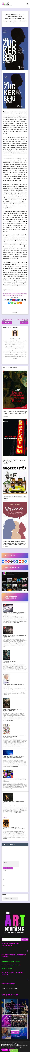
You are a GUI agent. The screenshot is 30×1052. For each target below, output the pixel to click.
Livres (15, 23)
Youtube (18, 961)
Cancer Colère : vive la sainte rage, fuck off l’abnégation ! (13, 685)
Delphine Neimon (13, 21)
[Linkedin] (10, 300)
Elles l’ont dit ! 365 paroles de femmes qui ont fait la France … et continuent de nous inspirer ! (14, 543)
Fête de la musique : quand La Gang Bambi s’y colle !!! (14, 779)
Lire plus (15, 1032)
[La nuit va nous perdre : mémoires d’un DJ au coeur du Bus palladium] (15, 437)
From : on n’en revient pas (9, 661)
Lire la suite (16, 622)
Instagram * (12, 961)
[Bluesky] (9, 303)
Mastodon (17, 965)
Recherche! (8, 868)
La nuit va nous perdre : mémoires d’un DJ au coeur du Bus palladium (14, 460)
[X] (8, 300)
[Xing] (19, 300)
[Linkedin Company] (17, 561)
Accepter (5, 1049)
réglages (21, 1047)
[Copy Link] (18, 303)
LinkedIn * (5, 965)
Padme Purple (10, 1011)
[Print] (20, 303)
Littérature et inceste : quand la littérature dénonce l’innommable (13, 802)
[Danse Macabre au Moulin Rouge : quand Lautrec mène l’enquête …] (15, 390)
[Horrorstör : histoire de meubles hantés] (15, 480)
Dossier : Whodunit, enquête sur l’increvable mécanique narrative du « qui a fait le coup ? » (14, 613)
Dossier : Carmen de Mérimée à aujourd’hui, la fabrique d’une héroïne (14, 636)
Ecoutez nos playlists (12, 567)
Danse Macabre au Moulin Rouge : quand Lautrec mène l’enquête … (15, 413)
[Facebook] (5, 300)
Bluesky (10, 968)
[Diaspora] (25, 300)
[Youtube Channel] (20, 561)
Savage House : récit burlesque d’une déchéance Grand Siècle (12, 710)
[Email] (15, 303)
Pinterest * (11, 965)
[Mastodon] (16, 300)
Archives (4, 894)
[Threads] (22, 300)
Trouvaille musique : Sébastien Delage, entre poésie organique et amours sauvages (14, 757)
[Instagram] (6, 561)
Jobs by (4, 878)
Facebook (4, 961)
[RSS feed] (23, 561)
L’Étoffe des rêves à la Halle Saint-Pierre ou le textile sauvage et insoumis (14, 735)
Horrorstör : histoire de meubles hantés (15, 497)
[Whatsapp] (12, 303)
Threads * (5, 968)
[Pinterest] (13, 300)
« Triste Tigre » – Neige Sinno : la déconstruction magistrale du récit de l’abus (14, 828)
